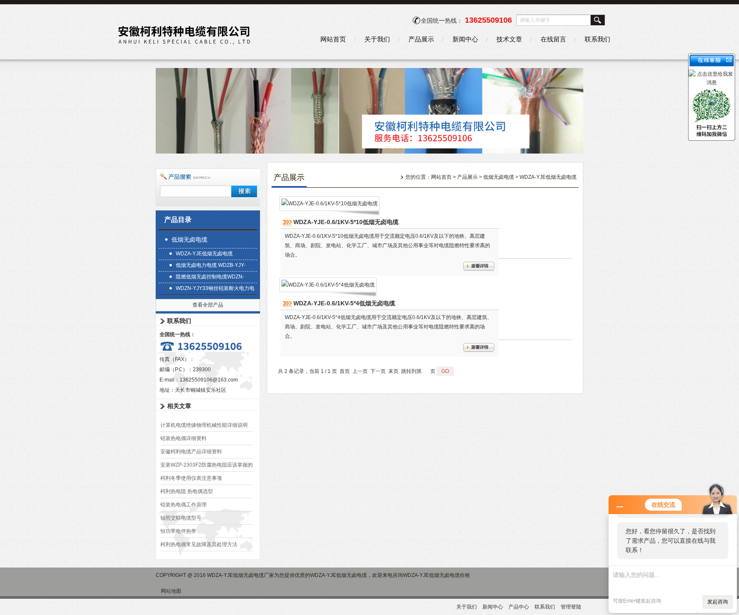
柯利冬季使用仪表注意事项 (191, 478)
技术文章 (509, 39)
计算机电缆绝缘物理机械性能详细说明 (204, 425)
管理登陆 (571, 607)
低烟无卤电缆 (189, 239)
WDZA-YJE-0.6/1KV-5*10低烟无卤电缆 (346, 222)
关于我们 (377, 39)
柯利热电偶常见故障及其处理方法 (198, 544)
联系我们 (597, 39)
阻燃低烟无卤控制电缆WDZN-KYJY (210, 278)
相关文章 (179, 405)
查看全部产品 (207, 305)
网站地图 (171, 591)
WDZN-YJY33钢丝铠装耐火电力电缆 (215, 289)
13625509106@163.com (209, 380)
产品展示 (421, 39)
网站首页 (333, 39)
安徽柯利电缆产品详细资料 (191, 452)
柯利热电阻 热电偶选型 (186, 491)
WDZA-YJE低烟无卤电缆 (204, 254)
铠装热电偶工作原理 (183, 505)
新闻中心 (465, 39)
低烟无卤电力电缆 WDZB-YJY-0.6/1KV (210, 266)
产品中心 (518, 607)
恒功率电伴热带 (178, 531)
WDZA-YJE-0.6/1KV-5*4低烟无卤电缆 (344, 303)
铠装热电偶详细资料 (183, 438)
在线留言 (553, 39)
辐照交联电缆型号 (180, 518)
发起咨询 (717, 602)
